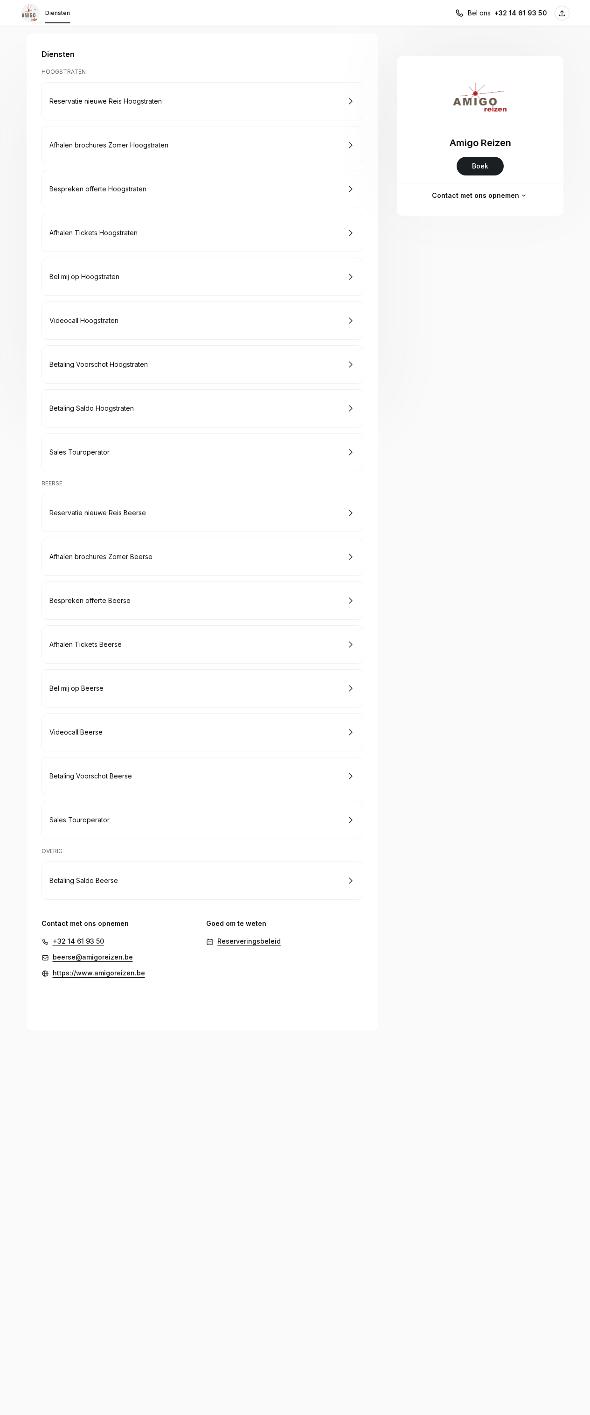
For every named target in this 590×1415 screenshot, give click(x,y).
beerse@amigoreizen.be (93, 957)
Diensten (57, 12)
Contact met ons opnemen (475, 195)
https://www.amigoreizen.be (99, 973)
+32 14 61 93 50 (520, 13)
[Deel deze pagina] (562, 13)
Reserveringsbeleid (249, 941)
